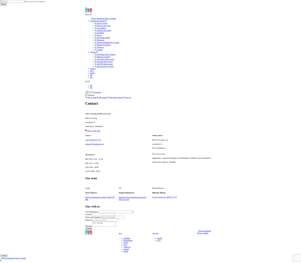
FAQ (92, 71)
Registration (127, 240)
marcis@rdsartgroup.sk (160, 197)
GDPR (159, 238)
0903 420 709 (124, 200)
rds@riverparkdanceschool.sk (96, 197)
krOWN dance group (105, 64)
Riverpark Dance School (106, 54)
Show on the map (93, 131)
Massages (100, 40)
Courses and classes (97, 21)
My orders (103, 98)
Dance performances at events (108, 43)
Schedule (100, 33)
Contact (100, 50)
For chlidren (101, 28)
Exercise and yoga (104, 26)
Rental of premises (104, 45)
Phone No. (89, 220)
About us (100, 47)
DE (91, 77)
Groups (93, 52)
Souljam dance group (105, 62)
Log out (128, 98)
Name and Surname (92, 217)
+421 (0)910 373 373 (93, 140)
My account (92, 98)
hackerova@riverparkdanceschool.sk (132, 197)
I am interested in (91, 212)
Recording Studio (103, 38)
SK (91, 75)
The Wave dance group (105, 59)
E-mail (87, 214)
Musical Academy (103, 57)
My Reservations (116, 98)
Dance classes (102, 23)
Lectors (92, 69)
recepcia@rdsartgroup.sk (94, 144)
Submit (88, 228)
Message (88, 226)
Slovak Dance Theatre (105, 66)
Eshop (92, 73)
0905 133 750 (172, 197)
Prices (99, 35)
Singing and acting (104, 31)
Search (3, 4)
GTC (159, 240)
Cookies (4, 256)
